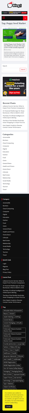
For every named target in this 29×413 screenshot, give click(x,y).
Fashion (5, 155)
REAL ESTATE (8, 374)
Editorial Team (8, 49)
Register (5, 266)
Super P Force (8, 378)
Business (5, 140)
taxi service (17, 378)
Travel (4, 189)
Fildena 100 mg (15, 347)
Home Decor (7, 169)
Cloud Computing (8, 143)
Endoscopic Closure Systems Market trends (12, 340)
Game (4, 160)
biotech (12, 314)
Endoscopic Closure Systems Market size (12, 335)
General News (7, 163)
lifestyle (20, 356)
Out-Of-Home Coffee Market (13, 368)
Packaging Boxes (17, 371)
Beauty (6, 314)
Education (6, 152)
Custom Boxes (8, 320)
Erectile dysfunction (10, 344)
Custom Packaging (9, 323)
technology (7, 381)
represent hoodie (19, 374)
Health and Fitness (8, 166)
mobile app (17, 359)
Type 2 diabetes (8, 384)
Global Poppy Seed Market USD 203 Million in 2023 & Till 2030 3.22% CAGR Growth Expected (14, 45)
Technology (6, 184)
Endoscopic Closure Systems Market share (12, 330)
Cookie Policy (13, 403)
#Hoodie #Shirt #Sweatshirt (13, 311)
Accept (9, 406)
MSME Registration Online (12, 365)
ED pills (19, 323)
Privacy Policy (7, 272)
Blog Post (6, 269)
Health (17, 350)
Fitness (6, 350)
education (7, 326)
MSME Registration (10, 362)
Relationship (6, 178)
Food (4, 158)
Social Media (7, 181)
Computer (6, 146)
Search (5, 66)
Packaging (7, 371)
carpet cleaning (8, 317)
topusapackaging (17, 381)
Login (4, 264)
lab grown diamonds (10, 356)
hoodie (14, 353)
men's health (8, 359)
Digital (5, 149)
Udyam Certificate (9, 387)
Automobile (6, 137)
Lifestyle (5, 172)
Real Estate (6, 175)
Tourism (5, 187)
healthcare (7, 353)
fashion (6, 347)
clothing (17, 317)
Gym (11, 350)
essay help (21, 344)
